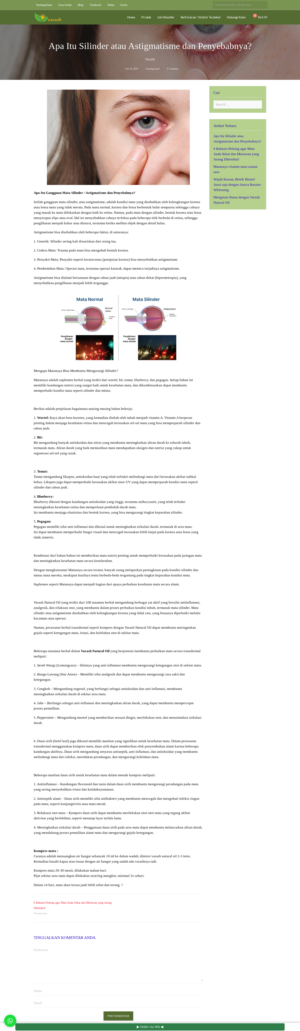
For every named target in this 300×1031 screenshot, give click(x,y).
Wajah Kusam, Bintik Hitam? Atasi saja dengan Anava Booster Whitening (237, 184)
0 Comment (172, 68)
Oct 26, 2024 (131, 68)
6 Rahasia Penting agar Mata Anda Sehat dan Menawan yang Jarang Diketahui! (236, 154)
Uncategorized (152, 68)
